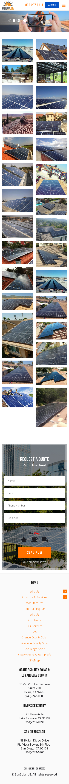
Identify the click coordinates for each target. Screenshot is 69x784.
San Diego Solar (34, 649)
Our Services (34, 626)
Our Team (34, 620)
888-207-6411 (34, 5)
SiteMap (34, 660)
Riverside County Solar (35, 643)
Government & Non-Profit (34, 655)
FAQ (34, 632)
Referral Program (34, 609)
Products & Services (34, 597)
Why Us (34, 591)
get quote (52, 5)
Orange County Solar (34, 637)
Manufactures (35, 603)
